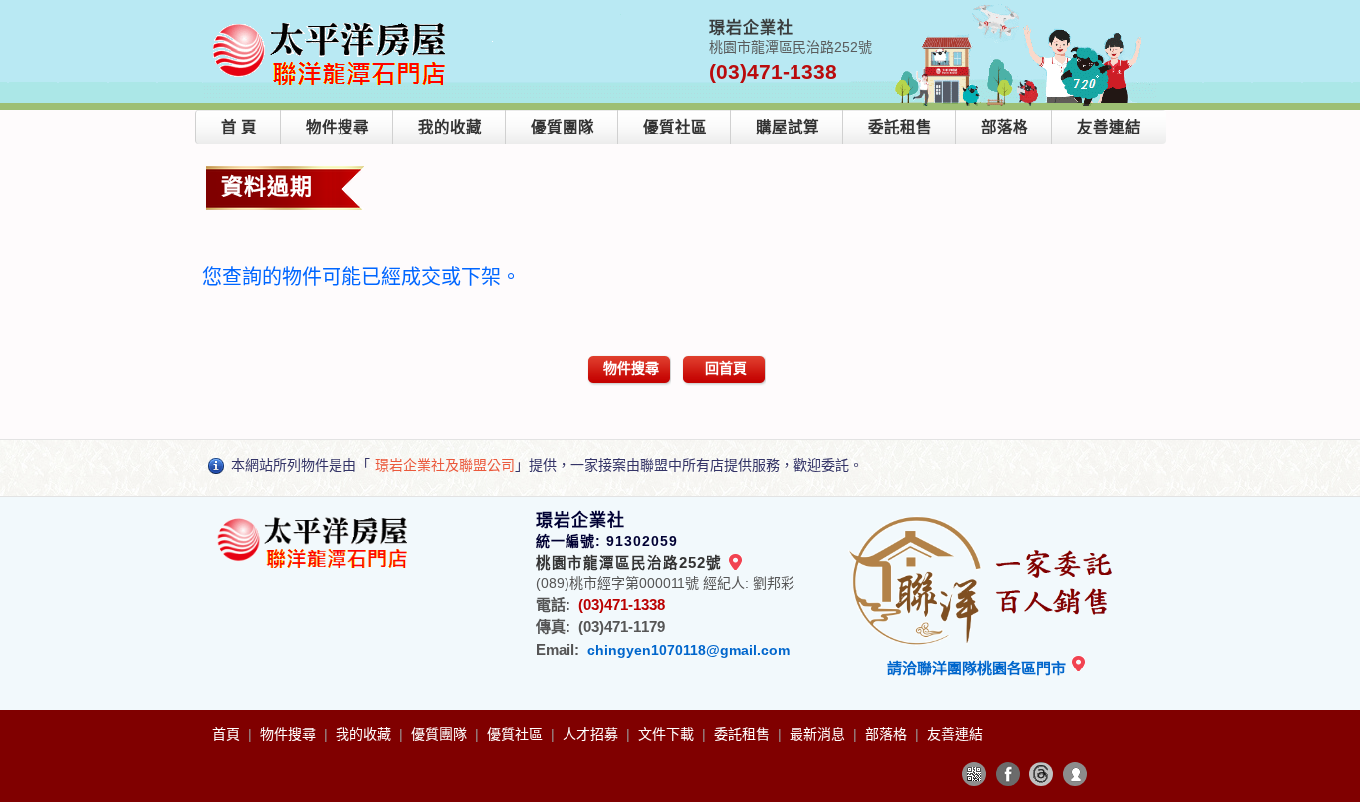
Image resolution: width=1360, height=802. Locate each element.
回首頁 (726, 368)
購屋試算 (787, 127)
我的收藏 (450, 127)
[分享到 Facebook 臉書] (1008, 774)
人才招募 (592, 734)
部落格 (1004, 127)
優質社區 (675, 127)
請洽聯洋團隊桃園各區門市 (978, 668)
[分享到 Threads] (1041, 774)
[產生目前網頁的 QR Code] (974, 774)
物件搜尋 (337, 127)
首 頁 (239, 127)
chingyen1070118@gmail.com (688, 650)
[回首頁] (333, 23)
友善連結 (1109, 127)
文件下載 (668, 734)
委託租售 (900, 127)
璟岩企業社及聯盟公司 (445, 465)
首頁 (228, 734)
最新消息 (819, 734)
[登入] (1075, 774)
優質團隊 (562, 127)
